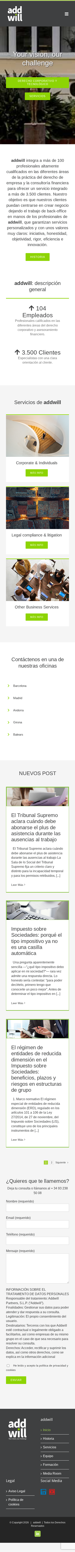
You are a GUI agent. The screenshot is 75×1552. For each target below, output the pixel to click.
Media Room (52, 1473)
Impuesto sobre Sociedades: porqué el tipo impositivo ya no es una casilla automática (36, 941)
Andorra (18, 710)
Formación (50, 1464)
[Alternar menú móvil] (67, 14)
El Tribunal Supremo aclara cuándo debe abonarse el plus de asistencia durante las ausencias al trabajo (36, 827)
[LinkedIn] (43, 1492)
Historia (48, 1438)
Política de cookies (15, 1502)
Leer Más (17, 884)
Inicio (47, 1430)
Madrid (17, 698)
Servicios (49, 1447)
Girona (17, 722)
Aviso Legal (16, 1491)
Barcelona (19, 685)
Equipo (48, 1456)
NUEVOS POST (37, 773)
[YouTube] (52, 1492)
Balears (18, 734)
